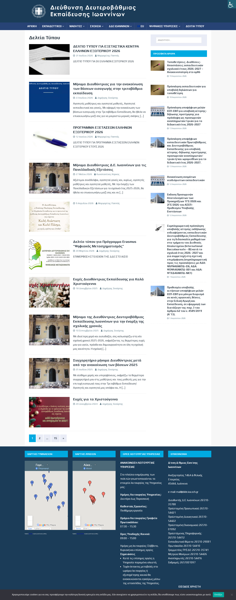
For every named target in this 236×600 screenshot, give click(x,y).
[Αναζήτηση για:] (178, 40)
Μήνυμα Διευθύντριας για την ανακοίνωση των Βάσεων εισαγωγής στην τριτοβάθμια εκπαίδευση (108, 88)
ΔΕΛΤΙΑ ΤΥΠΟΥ (195, 26)
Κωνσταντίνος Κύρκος (108, 174)
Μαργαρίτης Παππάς (108, 55)
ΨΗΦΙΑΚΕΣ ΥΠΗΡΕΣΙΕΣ (163, 26)
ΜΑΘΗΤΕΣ (75, 26)
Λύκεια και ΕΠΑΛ (80, 533)
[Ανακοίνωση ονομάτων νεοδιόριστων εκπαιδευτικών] (157, 183)
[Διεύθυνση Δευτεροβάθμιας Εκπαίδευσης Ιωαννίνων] (87, 20)
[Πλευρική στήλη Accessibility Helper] (232, 4)
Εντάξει (219, 594)
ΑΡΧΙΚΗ (32, 26)
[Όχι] (231, 594)
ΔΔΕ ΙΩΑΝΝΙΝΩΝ (119, 26)
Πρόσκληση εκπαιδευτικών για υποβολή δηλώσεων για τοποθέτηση (186, 90)
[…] (142, 115)
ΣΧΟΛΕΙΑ (95, 26)
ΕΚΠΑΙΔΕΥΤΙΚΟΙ (52, 26)
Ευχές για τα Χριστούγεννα (95, 399)
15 (55, 438)
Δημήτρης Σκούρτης (107, 98)
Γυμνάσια (30, 533)
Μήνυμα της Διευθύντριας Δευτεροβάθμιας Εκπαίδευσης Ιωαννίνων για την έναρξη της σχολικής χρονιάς (108, 321)
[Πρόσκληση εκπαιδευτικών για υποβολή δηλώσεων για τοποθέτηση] (157, 92)
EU (142, 26)
